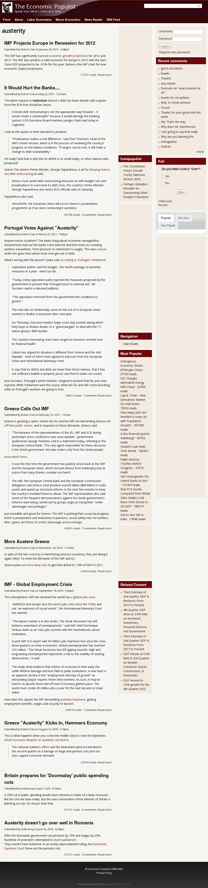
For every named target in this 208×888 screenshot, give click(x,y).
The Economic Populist (45, 6)
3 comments (89, 215)
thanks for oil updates (175, 98)
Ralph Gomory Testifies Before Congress (131, 463)
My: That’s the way (173, 122)
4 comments (89, 809)
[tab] (166, 218)
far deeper (33, 803)
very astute (168, 83)
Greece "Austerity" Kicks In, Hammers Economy (55, 722)
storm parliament (65, 840)
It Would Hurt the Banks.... (32, 87)
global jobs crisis (84, 597)
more (200, 152)
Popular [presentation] (166, 218)
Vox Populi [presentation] (168, 225)
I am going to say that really (179, 132)
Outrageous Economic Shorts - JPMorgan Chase (132, 365)
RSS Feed (113, 19)
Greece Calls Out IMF (26, 408)
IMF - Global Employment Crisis (38, 584)
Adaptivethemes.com (119, 884)
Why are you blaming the (177, 137)
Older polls (165, 201)
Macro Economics (68, 19)
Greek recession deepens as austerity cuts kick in (36, 740)
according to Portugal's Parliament (83, 260)
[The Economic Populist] (7, 11)
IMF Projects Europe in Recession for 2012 (49, 43)
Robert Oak (28, 49)
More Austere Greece (26, 541)
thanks (165, 73)
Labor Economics (39, 19)
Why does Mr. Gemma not (178, 127)
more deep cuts (36, 565)
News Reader (93, 19)
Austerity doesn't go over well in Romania (48, 822)
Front (7, 19)
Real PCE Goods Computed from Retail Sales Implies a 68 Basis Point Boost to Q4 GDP (135, 497)
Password (165, 38)
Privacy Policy (104, 873)
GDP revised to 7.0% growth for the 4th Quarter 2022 (136, 684)
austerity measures (72, 699)
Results (163, 205)
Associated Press (15, 457)
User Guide (131, 344)
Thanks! (166, 78)
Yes (167, 176)
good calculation (172, 68)
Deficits (166, 146)
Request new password (174, 52)
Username (165, 31)
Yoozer (165, 107)
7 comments (89, 528)
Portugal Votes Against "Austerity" (41, 227)
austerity (35, 554)
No (167, 183)
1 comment (90, 395)
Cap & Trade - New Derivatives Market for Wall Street (133, 399)
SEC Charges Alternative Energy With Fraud (132, 382)
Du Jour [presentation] (183, 218)
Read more (105, 75)
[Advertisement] (136, 89)
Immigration (169, 142)
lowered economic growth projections (63, 56)
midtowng (27, 788)
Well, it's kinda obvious (176, 102)
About (19, 19)
